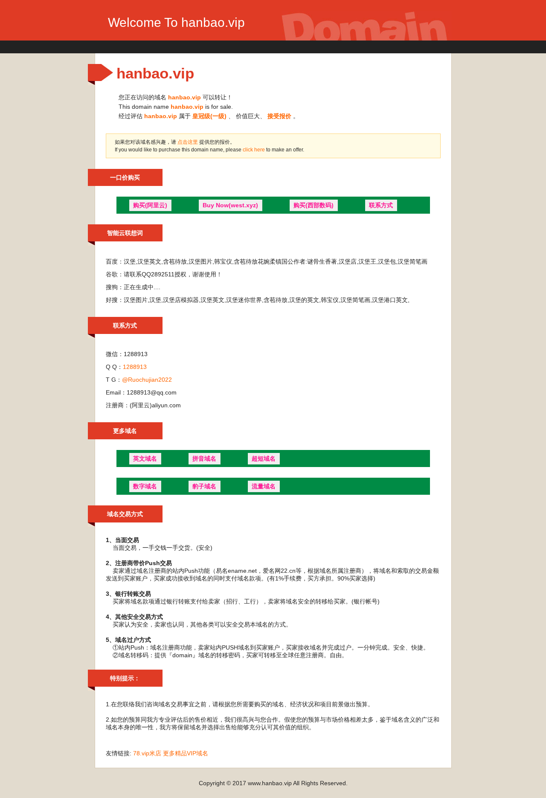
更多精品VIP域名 (185, 753)
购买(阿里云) (150, 205)
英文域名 (145, 458)
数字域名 (145, 486)
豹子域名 (204, 486)
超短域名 (264, 458)
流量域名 (264, 486)
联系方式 (381, 205)
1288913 (135, 366)
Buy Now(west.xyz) (230, 205)
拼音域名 (204, 458)
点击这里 (187, 142)
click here (254, 150)
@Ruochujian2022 (147, 379)
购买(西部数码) (313, 205)
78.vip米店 (147, 753)
